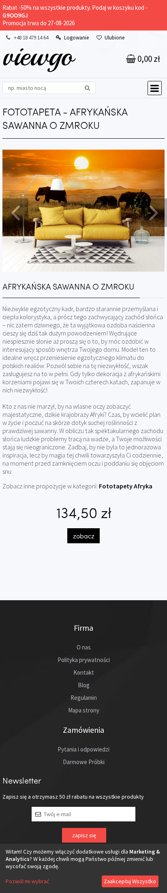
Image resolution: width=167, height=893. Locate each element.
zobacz (83, 535)
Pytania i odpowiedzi (83, 749)
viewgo (37, 56)
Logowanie (76, 37)
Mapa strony (83, 710)
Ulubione (114, 37)
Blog (84, 685)
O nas (84, 647)
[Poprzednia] (14, 212)
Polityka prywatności (84, 660)
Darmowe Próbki (84, 762)
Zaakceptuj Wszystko (130, 881)
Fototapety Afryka (125, 486)
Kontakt (83, 672)
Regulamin (84, 697)
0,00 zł (148, 58)
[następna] (153, 212)
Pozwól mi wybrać (27, 881)
